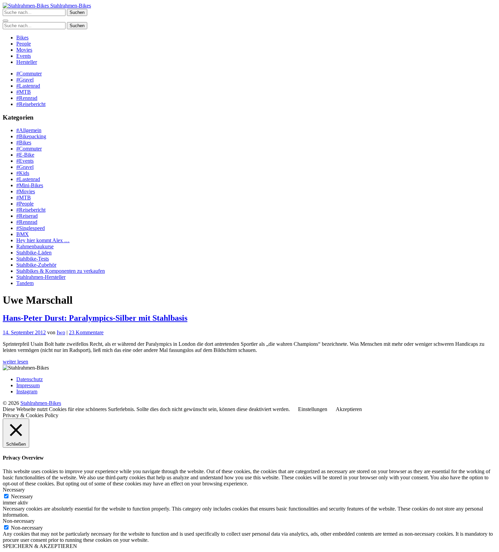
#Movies (25, 191)
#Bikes (23, 142)
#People (25, 204)
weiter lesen (15, 361)
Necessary (22, 496)
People (23, 44)
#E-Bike (25, 155)
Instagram (26, 391)
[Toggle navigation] (5, 21)
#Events (25, 161)
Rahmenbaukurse (35, 246)
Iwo (61, 332)
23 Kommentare (86, 332)
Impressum (28, 385)
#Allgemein (28, 130)
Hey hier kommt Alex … (43, 240)
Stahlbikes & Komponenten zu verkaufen (60, 271)
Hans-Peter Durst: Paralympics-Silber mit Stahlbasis (95, 318)
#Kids (22, 173)
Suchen (77, 12)
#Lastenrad (28, 86)
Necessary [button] (14, 490)
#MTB (23, 92)
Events (23, 56)
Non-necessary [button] (19, 521)
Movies (24, 50)
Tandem (25, 283)
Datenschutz (29, 379)
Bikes (22, 37)
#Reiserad (27, 216)
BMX (22, 234)
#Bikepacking (31, 136)
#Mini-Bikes (29, 185)
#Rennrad (26, 98)
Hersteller (26, 62)
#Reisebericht (30, 104)
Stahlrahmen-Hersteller (41, 277)
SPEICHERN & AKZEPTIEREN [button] (40, 546)
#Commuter (29, 73)
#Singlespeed (30, 228)
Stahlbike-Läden (34, 252)
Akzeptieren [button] (349, 409)
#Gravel (25, 80)
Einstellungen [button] (312, 409)
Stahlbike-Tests (32, 259)
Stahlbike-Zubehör (36, 265)
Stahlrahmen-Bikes (70, 5)
